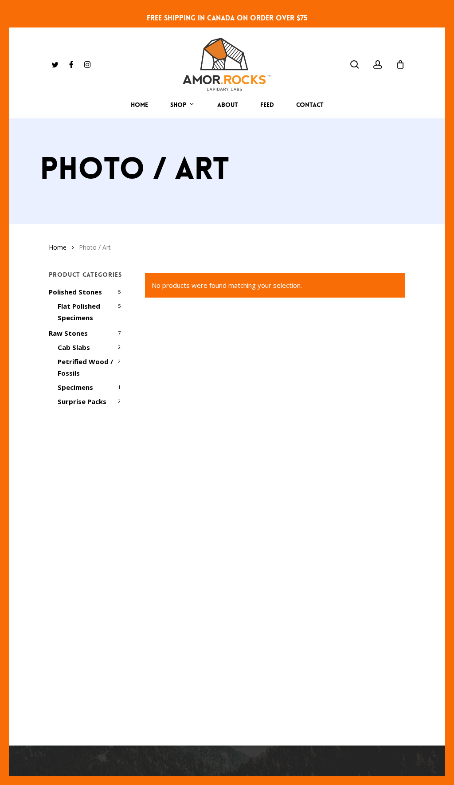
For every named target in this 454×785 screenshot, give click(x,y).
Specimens (75, 387)
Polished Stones (75, 291)
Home (58, 247)
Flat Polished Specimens (79, 312)
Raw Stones (68, 333)
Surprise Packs (82, 401)
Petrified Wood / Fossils (85, 367)
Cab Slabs (74, 347)
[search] (354, 64)
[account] (377, 64)
